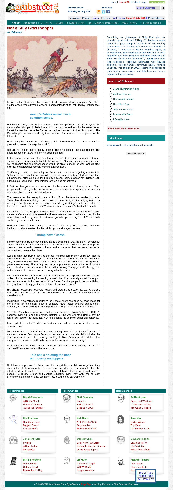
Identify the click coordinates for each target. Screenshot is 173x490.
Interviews (75, 18)
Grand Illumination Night (126, 88)
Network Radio (75, 23)
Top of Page (146, 472)
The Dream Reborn (123, 99)
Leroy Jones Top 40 (87, 449)
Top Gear (136, 425)
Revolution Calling (32, 470)
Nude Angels (30, 463)
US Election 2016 (140, 428)
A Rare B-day (30, 446)
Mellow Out (29, 449)
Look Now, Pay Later (88, 442)
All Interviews (146, 479)
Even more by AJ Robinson (123, 128)
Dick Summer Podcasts (126, 484)
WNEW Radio (84, 467)
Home (113, 2)
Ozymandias (83, 425)
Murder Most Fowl (86, 428)
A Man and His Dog (141, 404)
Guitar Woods (138, 422)
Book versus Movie (123, 109)
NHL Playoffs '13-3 (87, 422)
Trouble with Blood (122, 114)
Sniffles (27, 442)
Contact (96, 18)
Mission (86, 18)
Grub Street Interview (37, 23)
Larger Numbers (85, 470)
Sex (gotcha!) (30, 428)
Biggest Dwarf (30, 425)
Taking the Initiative (33, 407)
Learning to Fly (139, 442)
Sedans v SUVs (85, 407)
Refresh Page (139, 2)
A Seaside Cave (121, 119)
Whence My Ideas (32, 404)
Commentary (129, 23)
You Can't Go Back (141, 407)
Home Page (146, 475)
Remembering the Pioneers (91, 446)
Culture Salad (30, 467)
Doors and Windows (141, 401)
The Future (137, 463)
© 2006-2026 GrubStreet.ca (50, 484)
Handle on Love (31, 422)
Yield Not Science (122, 94)
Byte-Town (72, 484)
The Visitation (138, 446)
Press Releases (156, 18)
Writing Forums (102, 484)
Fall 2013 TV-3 (85, 404)
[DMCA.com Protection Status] (156, 3)
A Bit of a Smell (31, 401)
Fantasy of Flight (86, 463)
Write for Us (119, 18)
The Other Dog (121, 104)
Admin (59, 23)
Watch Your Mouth (140, 449)
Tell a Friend (115, 138)
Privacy (106, 18)
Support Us (124, 2)
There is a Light (139, 467)
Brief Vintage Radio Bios (103, 23)
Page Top (86, 484)
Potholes (81, 401)
